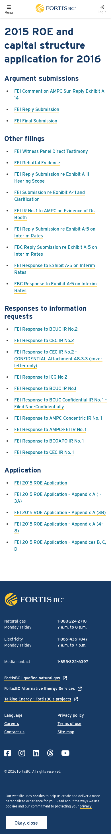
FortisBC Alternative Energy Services (39, 688)
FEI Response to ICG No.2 (40, 377)
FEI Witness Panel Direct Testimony (51, 151)
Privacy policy (70, 715)
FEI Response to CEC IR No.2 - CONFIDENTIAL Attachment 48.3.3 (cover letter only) (58, 358)
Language (13, 715)
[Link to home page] (55, 9)
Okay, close (26, 823)
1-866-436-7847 (72, 639)
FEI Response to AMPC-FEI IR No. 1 (50, 429)
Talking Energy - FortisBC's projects (37, 699)
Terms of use (69, 723)
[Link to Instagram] (21, 753)
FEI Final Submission (35, 121)
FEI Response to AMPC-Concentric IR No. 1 (58, 418)
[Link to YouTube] (65, 753)
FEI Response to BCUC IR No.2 (46, 329)
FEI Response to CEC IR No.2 (44, 340)
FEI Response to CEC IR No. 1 (44, 452)
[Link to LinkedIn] (36, 753)
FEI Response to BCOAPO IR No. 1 (49, 441)
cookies (39, 796)
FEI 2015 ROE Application (40, 483)
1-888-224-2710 (72, 621)
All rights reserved (46, 771)
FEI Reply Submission (36, 109)
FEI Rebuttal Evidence (37, 162)
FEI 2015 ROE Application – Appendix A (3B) (60, 512)
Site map (65, 732)
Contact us (14, 732)
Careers (11, 723)
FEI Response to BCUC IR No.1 (45, 388)
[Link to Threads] (50, 753)
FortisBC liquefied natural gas (32, 678)
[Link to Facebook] (7, 753)
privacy (86, 806)
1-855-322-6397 (72, 661)
